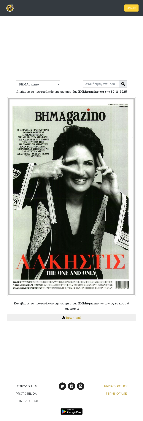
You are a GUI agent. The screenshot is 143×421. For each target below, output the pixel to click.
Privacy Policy (116, 386)
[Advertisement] (71, 50)
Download (73, 318)
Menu (130, 8)
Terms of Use (116, 393)
